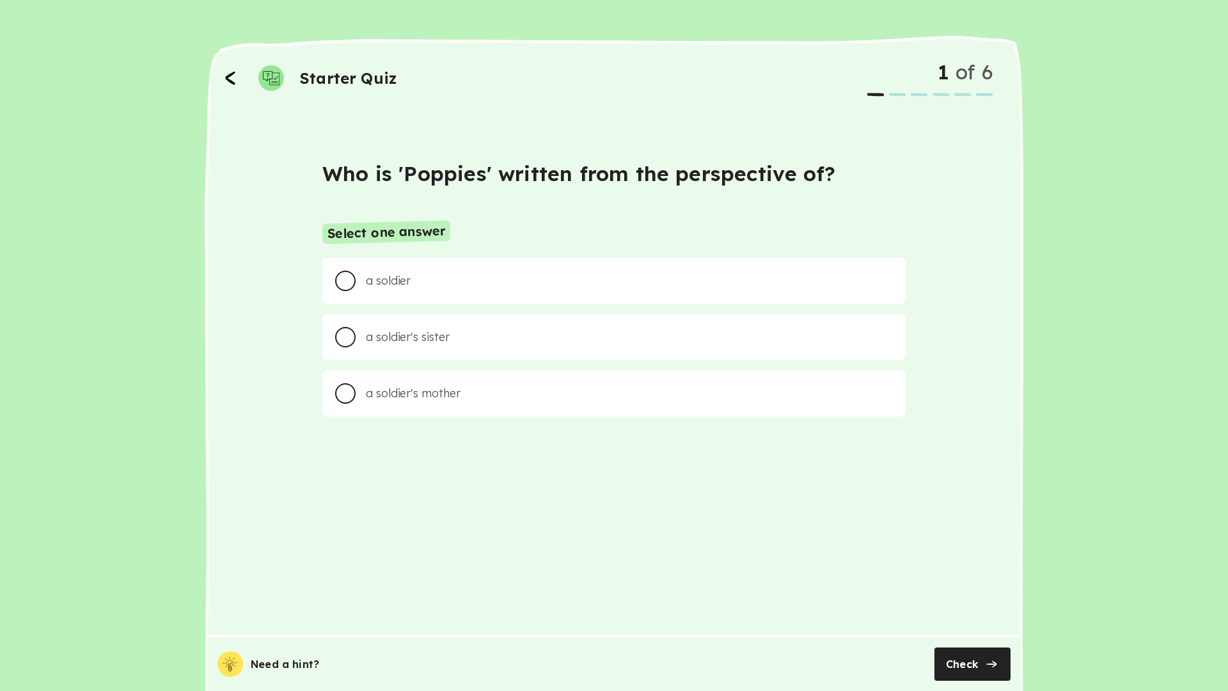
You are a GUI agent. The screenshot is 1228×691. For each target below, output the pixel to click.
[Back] (230, 78)
